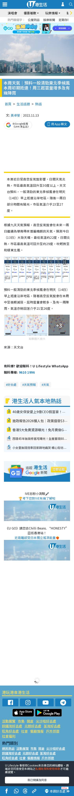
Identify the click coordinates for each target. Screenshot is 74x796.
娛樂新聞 (49, 20)
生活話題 (23, 103)
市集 (21, 721)
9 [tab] (36, 29)
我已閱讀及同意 (37, 780)
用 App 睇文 (59, 124)
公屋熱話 (34, 20)
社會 (24, 731)
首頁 (8, 103)
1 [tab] (28, 24)
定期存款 (64, 20)
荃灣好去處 (52, 725)
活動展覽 (8, 721)
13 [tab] (30, 33)
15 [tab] (38, 33)
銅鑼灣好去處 (12, 725)
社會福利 (8, 735)
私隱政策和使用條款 (47, 769)
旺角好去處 (10, 731)
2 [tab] (32, 24)
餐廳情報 (37, 731)
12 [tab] (48, 29)
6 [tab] (48, 24)
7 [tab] (28, 29)
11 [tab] (44, 29)
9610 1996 (27, 372)
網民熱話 (8, 748)
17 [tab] (46, 33)
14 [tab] (34, 33)
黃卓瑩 (15, 115)
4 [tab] (40, 24)
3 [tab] (36, 24)
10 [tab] (40, 29)
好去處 (11, 384)
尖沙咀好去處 (46, 721)
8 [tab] (32, 29)
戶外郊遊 (52, 731)
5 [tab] (44, 24)
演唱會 (12, 13)
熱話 (38, 103)
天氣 (46, 384)
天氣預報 (30, 384)
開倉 (30, 721)
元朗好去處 (32, 725)
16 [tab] (42, 33)
